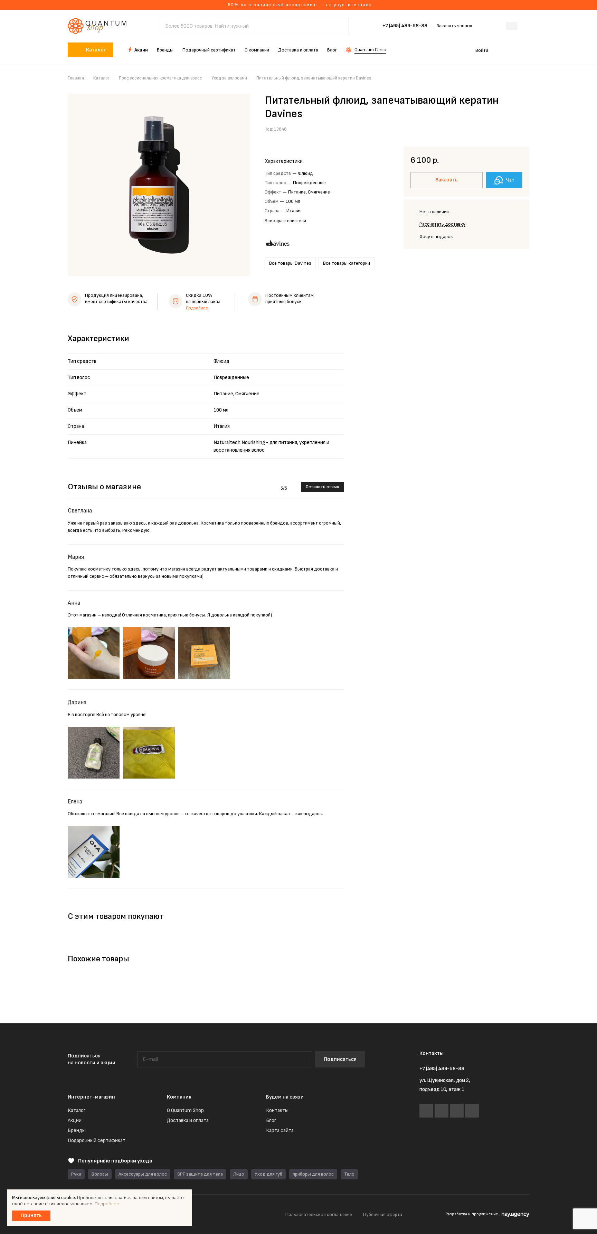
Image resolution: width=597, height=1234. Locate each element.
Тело (349, 1174)
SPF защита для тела (200, 1174)
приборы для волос (313, 1174)
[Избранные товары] (505, 49)
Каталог (76, 1110)
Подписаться (340, 1059)
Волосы (100, 1174)
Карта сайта (280, 1130)
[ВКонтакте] (426, 1111)
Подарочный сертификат (96, 1140)
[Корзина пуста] (525, 49)
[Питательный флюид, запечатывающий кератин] (159, 185)
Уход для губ (268, 1174)
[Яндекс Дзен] (472, 1111)
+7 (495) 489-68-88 (404, 26)
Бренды (77, 1130)
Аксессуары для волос (143, 1174)
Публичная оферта (382, 1214)
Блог (271, 1120)
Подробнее (197, 308)
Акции (75, 1120)
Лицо (238, 1174)
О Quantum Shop (185, 1110)
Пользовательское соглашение (318, 1214)
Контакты (277, 1110)
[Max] (457, 1111)
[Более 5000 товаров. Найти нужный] (340, 26)
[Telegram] (441, 1111)
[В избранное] (507, 128)
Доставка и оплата (188, 1120)
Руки (76, 1174)
